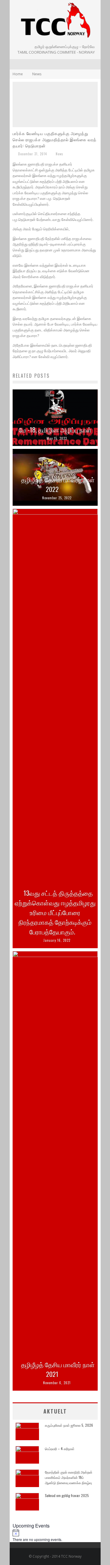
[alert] (55, 1535)
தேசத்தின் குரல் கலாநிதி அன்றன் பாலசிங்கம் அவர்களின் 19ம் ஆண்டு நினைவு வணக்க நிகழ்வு (68, 1477)
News (59, 153)
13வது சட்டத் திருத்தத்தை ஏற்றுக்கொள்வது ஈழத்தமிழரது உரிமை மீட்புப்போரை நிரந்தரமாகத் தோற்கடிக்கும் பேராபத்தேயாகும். (55, 912)
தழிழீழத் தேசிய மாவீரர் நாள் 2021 (58, 1369)
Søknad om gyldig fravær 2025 (67, 1495)
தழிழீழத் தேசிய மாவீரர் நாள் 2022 (58, 484)
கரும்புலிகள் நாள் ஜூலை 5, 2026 (69, 1425)
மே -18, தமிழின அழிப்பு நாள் (55, 429)
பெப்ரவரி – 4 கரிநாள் (60, 1448)
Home (18, 73)
